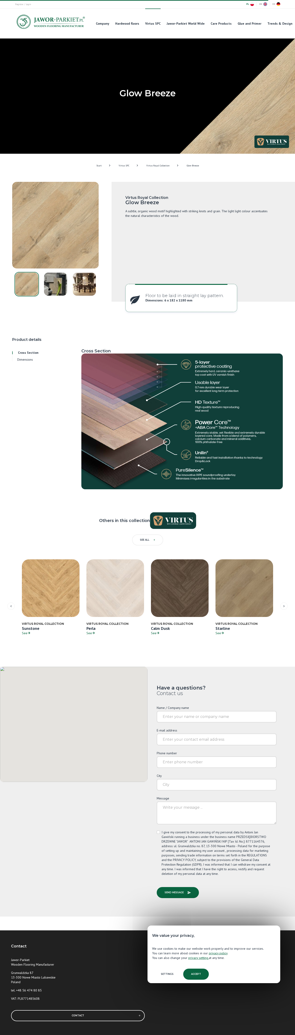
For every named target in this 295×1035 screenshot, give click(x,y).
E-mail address (167, 730)
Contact (78, 1015)
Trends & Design (279, 23)
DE (273, 4)
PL (247, 4)
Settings (167, 974)
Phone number (167, 753)
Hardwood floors (127, 23)
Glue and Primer (249, 23)
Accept (196, 974)
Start (99, 165)
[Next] (284, 606)
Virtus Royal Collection (158, 165)
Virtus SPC (153, 23)
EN (260, 4)
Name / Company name (173, 708)
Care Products (221, 23)
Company (102, 23)
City (159, 776)
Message (163, 798)
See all (144, 539)
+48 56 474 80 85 (29, 990)
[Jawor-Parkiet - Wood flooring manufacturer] (50, 23)
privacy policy (218, 953)
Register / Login (23, 4)
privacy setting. (198, 958)
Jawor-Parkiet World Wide (186, 23)
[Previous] (11, 606)
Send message (174, 892)
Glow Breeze (193, 165)
